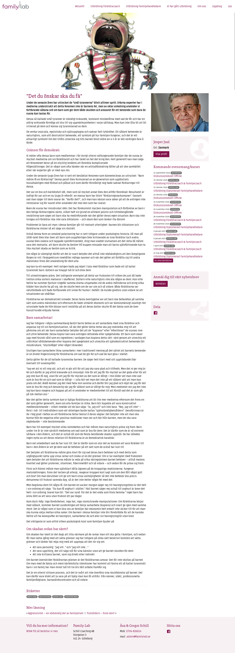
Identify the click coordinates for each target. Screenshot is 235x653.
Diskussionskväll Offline (167, 176)
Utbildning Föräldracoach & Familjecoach (177, 183)
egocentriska (44, 597)
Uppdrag (217, 6)
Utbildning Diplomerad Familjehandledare (178, 190)
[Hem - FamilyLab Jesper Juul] (14, 5)
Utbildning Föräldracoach (105, 6)
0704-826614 (133, 631)
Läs (230, 6)
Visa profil (161, 154)
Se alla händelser (163, 260)
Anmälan (161, 283)
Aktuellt (79, 6)
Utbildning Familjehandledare (143, 6)
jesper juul (57, 597)
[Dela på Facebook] (155, 313)
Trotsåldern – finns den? (101, 613)
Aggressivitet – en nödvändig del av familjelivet (55, 613)
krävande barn (71, 597)
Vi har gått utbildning (179, 6)
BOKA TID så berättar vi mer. (42, 631)
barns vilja (31, 597)
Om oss (202, 6)
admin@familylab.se (138, 636)
